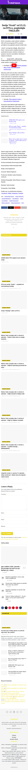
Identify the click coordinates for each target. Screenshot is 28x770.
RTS (23, 202)
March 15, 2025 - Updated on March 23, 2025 (11, 450)
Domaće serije (6, 254)
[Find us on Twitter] (6, 607)
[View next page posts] (15, 147)
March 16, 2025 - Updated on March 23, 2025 (11, 422)
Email (3, 519)
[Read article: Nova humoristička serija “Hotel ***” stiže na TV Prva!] (4, 660)
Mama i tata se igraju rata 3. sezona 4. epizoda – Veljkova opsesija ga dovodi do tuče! (13, 365)
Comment (4, 494)
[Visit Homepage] (14, 2)
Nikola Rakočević (15, 202)
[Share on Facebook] (4, 37)
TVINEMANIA (11, 34)
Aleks (2, 684)
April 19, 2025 (12, 134)
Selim (2, 688)
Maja (2, 691)
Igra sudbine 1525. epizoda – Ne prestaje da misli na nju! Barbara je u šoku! (11, 568)
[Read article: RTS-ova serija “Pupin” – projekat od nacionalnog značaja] (4, 128)
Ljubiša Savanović (13, 200)
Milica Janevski (6, 202)
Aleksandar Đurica (9, 196)
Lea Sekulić (5, 200)
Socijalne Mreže (14, 739)
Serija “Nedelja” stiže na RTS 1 (16, 132)
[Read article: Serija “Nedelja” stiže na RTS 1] (4, 134)
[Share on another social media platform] (24, 37)
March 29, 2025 (13, 143)
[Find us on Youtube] (13, 607)
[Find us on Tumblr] (20, 607)
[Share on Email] (17, 37)
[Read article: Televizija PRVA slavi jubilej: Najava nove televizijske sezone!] (4, 673)
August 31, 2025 (13, 123)
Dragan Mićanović (6, 198)
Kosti (21, 198)
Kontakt (14, 737)
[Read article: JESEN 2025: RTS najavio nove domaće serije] (4, 121)
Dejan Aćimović (19, 196)
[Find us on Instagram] (9, 607)
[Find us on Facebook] (2, 607)
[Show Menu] (1, 2)
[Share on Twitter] (11, 37)
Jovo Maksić (15, 198)
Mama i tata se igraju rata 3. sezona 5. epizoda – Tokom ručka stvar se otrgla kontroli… (18, 140)
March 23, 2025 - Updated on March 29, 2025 (11, 369)
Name (3, 513)
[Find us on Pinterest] (16, 607)
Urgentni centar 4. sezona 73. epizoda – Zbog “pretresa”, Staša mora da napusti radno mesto (13, 475)
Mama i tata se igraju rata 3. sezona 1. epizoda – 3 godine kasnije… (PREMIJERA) (12, 446)
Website (3, 526)
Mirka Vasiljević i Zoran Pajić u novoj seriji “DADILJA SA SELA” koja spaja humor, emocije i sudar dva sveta (17, 644)
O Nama (14, 735)
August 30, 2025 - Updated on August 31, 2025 (17, 130)
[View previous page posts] (13, 147)
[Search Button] (26, 2)
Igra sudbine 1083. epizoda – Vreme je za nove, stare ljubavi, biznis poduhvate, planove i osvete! (13, 701)
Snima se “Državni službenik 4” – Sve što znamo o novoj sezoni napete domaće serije (16, 598)
